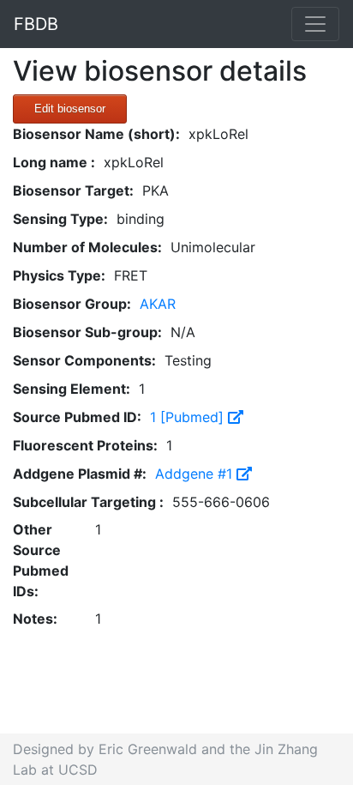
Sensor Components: (84, 360)
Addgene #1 (195, 473)
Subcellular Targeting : (88, 501)
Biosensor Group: (72, 303)
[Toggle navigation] (315, 24)
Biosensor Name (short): (96, 133)
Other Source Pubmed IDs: (41, 560)
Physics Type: (59, 275)
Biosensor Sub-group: (87, 332)
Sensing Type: (60, 218)
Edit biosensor (69, 108)
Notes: (35, 618)
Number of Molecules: (87, 247)
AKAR (158, 303)
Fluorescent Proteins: (85, 445)
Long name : (54, 162)
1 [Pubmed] (189, 417)
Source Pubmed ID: (77, 417)
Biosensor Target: (73, 190)
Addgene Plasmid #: (80, 473)
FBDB (36, 24)
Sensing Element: (71, 388)
